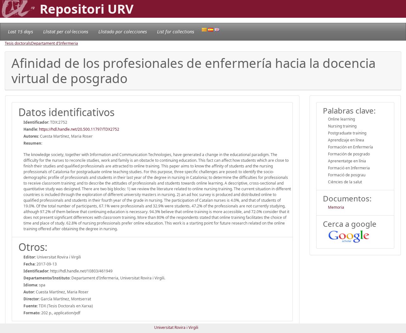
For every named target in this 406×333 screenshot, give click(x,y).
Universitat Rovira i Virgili (176, 327)
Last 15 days (20, 32)
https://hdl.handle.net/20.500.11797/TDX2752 (79, 129)
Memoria (336, 207)
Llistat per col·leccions (65, 32)
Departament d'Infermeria (54, 43)
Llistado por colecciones (122, 32)
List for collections (175, 32)
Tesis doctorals (18, 43)
